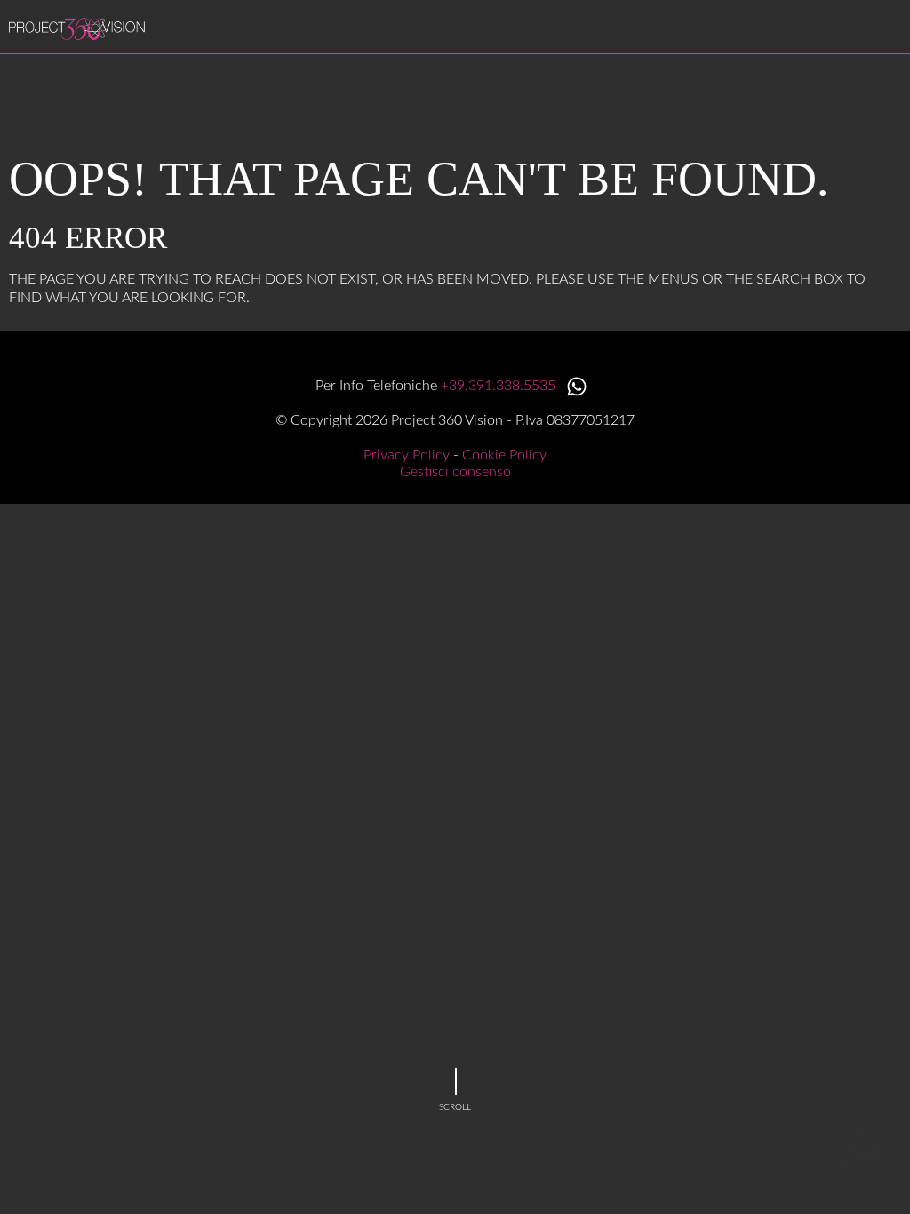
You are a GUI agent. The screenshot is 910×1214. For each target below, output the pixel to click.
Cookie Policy (504, 455)
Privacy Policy (406, 455)
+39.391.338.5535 (500, 386)
